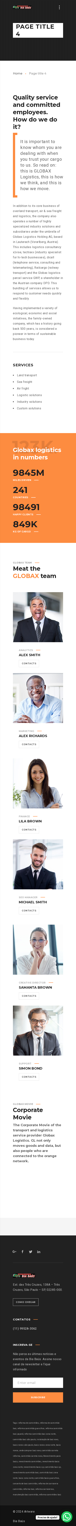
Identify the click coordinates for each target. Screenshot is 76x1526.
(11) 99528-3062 (25, 1328)
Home (17, 73)
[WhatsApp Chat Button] (66, 1516)
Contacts (29, 663)
